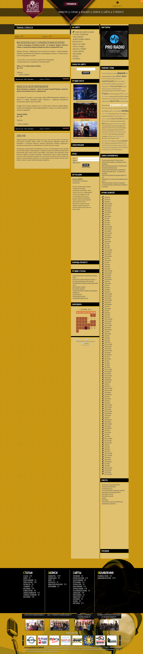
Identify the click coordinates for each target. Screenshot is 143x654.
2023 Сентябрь (108, 453)
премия (110, 94)
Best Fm (113, 116)
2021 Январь (107, 426)
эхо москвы (118, 128)
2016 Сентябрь (108, 344)
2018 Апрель (107, 382)
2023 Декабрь (108, 455)
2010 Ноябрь (107, 208)
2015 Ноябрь (107, 323)
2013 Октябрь (108, 273)
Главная (20, 27)
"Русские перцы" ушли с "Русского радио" (113, 160)
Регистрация (88, 167)
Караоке (124, 128)
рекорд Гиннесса (116, 78)
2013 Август (107, 269)
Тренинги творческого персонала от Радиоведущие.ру (109, 616)
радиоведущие (106, 84)
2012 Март (107, 239)
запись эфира (121, 76)
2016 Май (106, 336)
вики (108, 119)
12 (83, 321)
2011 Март (107, 214)
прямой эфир (124, 101)
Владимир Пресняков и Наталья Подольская (85, 138)
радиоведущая (111, 130)
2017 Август (107, 367)
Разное (75, 601)
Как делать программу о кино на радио (83, 281)
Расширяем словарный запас (109, 168)
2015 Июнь (107, 313)
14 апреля (114, 145)
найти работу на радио (119, 91)
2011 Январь (107, 210)
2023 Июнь (107, 447)
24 (77, 328)
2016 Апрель (107, 333)
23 (94, 325)
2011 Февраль (108, 212)
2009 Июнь (107, 197)
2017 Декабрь (108, 375)
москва (125, 110)
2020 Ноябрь (107, 422)
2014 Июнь (107, 287)
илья (108, 105)
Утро (103, 99)
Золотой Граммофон (117, 126)
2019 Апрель (107, 398)
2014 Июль (107, 289)
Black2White (121, 96)
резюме (104, 498)
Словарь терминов (30, 595)
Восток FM (125, 119)
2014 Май (106, 285)
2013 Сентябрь (108, 271)
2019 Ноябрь (107, 409)
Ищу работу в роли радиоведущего (111, 492)
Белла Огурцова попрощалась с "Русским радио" (114, 166)
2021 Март (107, 430)
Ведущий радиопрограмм (109, 486)
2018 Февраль (108, 380)
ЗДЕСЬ (38, 66)
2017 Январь (107, 352)
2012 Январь (107, 235)
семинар (114, 73)
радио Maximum (119, 130)
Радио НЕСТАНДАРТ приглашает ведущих (113, 490)
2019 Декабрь (108, 411)
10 (77, 321)
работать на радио (115, 111)
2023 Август (107, 451)
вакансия (119, 98)
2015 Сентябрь (108, 319)
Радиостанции (78, 588)
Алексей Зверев (107, 73)
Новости (107, 111)
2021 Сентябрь (108, 438)
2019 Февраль (108, 394)
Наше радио (105, 101)
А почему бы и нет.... (107, 488)
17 (77, 325)
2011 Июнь (107, 220)
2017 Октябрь (107, 371)
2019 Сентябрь (108, 405)
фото (104, 123)
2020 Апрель (107, 415)
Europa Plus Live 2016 (108, 149)
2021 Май (106, 434)
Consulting (76, 593)
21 (89, 325)
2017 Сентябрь (108, 369)
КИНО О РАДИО (28, 582)
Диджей (121, 73)
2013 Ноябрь (107, 275)
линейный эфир (116, 89)
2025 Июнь (107, 463)
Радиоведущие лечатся (79, 296)
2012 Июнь (107, 245)
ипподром (125, 147)
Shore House (118, 149)
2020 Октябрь (108, 419)
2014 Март (107, 281)
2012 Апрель (107, 241)
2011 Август (107, 224)
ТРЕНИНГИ (26, 586)
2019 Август (107, 403)
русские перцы (106, 78)
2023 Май (106, 445)
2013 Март (107, 258)
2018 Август (107, 386)
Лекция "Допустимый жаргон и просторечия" (114, 169)
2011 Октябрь (108, 229)
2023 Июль (107, 449)
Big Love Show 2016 (111, 143)
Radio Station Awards (113, 138)
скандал (119, 84)
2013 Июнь (107, 264)
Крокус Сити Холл (116, 141)
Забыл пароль (84, 167)
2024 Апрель (107, 459)
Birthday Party (106, 145)
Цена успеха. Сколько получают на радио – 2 (84, 279)
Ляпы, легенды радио (55, 584)
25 (80, 328)
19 (83, 325)
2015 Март (107, 306)
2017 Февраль (107, 354)
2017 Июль (107, 365)
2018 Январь (107, 378)
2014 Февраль (108, 279)
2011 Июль (107, 222)
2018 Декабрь (108, 390)
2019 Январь (107, 392)
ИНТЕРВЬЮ (26, 588)
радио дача (108, 98)
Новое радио (106, 121)
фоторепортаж (106, 141)
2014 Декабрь (108, 300)
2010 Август (107, 201)
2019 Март (107, 396)
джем (119, 108)
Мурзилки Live (106, 86)
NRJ (116, 96)
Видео (109, 126)
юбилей (126, 96)
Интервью (26, 597)
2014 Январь (107, 277)
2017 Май (106, 361)
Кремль (104, 130)
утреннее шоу (119, 104)
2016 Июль (107, 340)
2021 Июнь (107, 436)
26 (83, 328)
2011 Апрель (107, 216)
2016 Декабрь (108, 350)
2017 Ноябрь (107, 373)
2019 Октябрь (108, 407)
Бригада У (105, 108)
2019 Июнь (107, 401)
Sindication (77, 597)
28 (89, 328)
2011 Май (106, 218)
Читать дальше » (24, 74)
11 (80, 321)
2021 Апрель (107, 432)
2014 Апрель (107, 283)
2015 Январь (107, 302)
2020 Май (106, 417)
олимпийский (120, 136)
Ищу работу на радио (107, 494)
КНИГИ (25, 578)
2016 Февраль (108, 329)
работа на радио (119, 81)
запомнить (77, 163)
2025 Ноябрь (107, 472)
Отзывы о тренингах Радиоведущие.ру (84, 616)
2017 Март (107, 357)
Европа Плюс (115, 101)
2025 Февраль (108, 461)
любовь (119, 132)
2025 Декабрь (108, 474)
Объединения (77, 586)
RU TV (103, 143)
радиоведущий (108, 81)
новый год (114, 84)
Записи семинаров (29, 593)
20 (86, 325)
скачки (119, 145)
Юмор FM (104, 105)
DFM (121, 94)
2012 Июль (107, 248)
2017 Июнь (107, 363)
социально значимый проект (117, 121)
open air (107, 147)
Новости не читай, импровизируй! (32, 86)
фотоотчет (105, 138)
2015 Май (106, 310)
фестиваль (105, 113)
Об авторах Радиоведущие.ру (34, 615)
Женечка (36, 79)
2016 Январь (107, 327)
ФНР (126, 73)
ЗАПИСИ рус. (52, 576)
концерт (124, 140)
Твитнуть (20, 72)
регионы (124, 98)
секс (116, 132)
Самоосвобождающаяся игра (80, 298)
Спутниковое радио (80, 590)
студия (113, 76)
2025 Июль (107, 466)
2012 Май (106, 243)
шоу (123, 83)
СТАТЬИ (25, 576)
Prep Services (77, 595)
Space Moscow (117, 124)
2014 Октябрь (108, 296)
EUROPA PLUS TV (122, 143)
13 (86, 321)
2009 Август (107, 199)
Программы (52, 586)
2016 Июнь (107, 338)
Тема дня (45, 36)
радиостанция (112, 108)
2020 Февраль (108, 413)
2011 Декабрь (108, 233)
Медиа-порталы (78, 578)
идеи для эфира (113, 134)
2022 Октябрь (108, 443)
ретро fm (108, 116)
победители (111, 136)
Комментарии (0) (55, 79)
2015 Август (107, 317)
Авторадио (105, 96)
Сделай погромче (77, 294)
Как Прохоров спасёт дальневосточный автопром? (41, 42)
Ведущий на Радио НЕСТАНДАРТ (111, 485)
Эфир (114, 98)
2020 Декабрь (108, 424)
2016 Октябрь (108, 346)
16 (94, 321)
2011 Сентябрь (108, 227)
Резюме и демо (103, 576)
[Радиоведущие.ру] (33, 9)
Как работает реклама (79, 289)
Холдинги (76, 599)
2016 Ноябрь (107, 348)
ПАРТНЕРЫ (76, 603)
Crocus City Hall (116, 118)
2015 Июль (107, 315)
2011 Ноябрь (107, 231)
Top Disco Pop (111, 128)
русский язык (109, 124)
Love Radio (118, 116)
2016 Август (107, 342)
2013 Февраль (108, 256)
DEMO (50, 580)
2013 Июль (107, 266)
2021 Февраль (108, 428)
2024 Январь (107, 457)
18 (80, 325)
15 (91, 321)
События (17, 36)
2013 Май (106, 262)
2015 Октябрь (108, 321)
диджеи (125, 93)
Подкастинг (77, 584)
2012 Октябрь (108, 252)
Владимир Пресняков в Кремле (85, 101)
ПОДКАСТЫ (27, 584)
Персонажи (77, 582)
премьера (112, 96)
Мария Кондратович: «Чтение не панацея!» (113, 183)
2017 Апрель (107, 359)
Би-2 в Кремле (85, 120)
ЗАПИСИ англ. (52, 578)
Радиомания (116, 94)
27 (86, 328)
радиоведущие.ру (106, 76)
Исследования (78, 580)
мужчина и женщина (108, 132)
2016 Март (107, 331)
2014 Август (107, 292)
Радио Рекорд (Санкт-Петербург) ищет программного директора (112, 502)
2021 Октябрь (108, 440)
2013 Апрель (107, 260)
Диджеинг (76, 576)
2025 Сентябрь (108, 468)
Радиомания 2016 (115, 147)
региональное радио (107, 91)
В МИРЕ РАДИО (28, 590)
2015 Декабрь (108, 325)
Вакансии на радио (104, 578)
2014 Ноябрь (107, 298)
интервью (108, 89)
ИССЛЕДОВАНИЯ (28, 580)
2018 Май (106, 384)
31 (77, 331)
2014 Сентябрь (108, 294)
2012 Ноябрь (107, 254)
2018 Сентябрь (108, 388)
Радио (105, 93)
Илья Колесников (113, 114)
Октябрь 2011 (86, 309)
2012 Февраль (108, 237)
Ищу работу (105, 500)
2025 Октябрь (108, 470)
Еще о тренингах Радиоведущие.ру (59, 615)
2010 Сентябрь (108, 204)
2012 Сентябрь (108, 250)
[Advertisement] (85, 233)
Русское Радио (116, 86)
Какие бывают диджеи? (79, 287)
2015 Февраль (108, 304)
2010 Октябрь (108, 206)
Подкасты (51, 582)
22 (91, 325)
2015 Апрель (107, 308)
